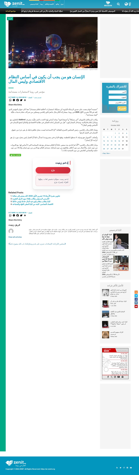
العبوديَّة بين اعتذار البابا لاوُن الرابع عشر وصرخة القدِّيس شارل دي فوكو (118, 292)
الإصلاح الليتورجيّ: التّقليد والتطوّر (117, 312)
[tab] (108, 350)
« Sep (104, 153)
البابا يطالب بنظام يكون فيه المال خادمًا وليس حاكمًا (31, 201)
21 (111, 145)
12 (104, 141)
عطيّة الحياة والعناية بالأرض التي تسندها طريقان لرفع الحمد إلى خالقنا (27, 11)
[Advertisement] (115, 47)
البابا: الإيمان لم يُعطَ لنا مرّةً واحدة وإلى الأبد (107, 237)
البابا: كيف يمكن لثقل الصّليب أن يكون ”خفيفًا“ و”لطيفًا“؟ (118, 323)
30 (119, 149)
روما (41, 4)
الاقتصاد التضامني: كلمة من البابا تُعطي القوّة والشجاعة (33, 204)
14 (111, 141)
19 (104, 145)
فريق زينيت (37, 97)
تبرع (62, 4)
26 (104, 149)
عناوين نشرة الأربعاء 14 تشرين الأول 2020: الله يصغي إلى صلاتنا (36, 196)
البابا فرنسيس (34, 4)
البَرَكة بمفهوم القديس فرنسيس (116, 333)
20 (108, 145)
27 (108, 149)
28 (111, 149)
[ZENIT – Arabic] (16, 4)
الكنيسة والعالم (49, 4)
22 (115, 145)
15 (115, 141)
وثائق (57, 4)
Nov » (108, 153)
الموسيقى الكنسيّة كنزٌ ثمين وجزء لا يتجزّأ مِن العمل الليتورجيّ (83, 11)
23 (119, 145)
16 (119, 141)
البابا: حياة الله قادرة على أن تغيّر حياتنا (118, 302)
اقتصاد (10, 19)
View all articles (15, 237)
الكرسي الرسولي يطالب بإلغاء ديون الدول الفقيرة (31, 199)
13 (108, 141)
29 (115, 149)
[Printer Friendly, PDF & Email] (15, 155)
